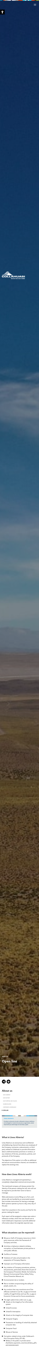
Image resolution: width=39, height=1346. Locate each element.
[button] (2, 12)
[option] (19, 538)
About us (5, 1056)
